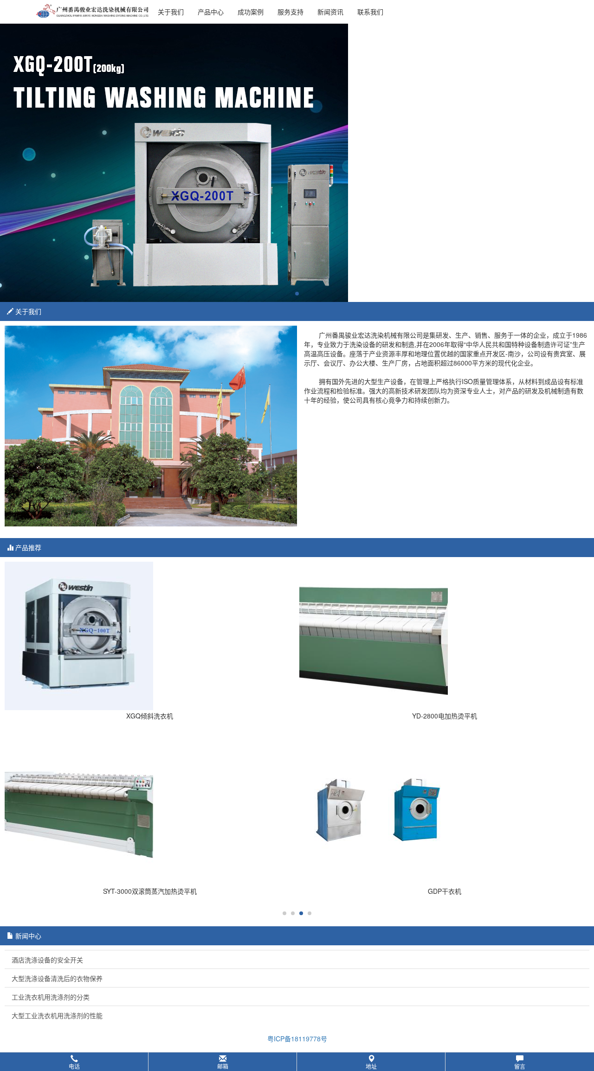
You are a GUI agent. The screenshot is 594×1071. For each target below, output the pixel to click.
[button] (297, 1061)
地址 (371, 1066)
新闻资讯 (330, 11)
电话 (74, 1066)
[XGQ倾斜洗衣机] (150, 636)
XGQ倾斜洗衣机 (149, 715)
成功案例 (251, 11)
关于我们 (171, 11)
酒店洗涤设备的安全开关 (47, 959)
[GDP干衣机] (444, 811)
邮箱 (222, 1066)
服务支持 (290, 11)
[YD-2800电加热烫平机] (444, 636)
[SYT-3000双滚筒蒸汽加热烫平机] (150, 811)
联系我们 (370, 11)
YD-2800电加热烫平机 (444, 715)
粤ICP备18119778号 (297, 1038)
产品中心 (211, 11)
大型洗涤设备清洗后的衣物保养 (57, 978)
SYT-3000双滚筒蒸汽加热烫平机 (150, 891)
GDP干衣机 (444, 891)
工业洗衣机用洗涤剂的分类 (51, 996)
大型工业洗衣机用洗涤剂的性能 (57, 1015)
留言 (519, 1066)
